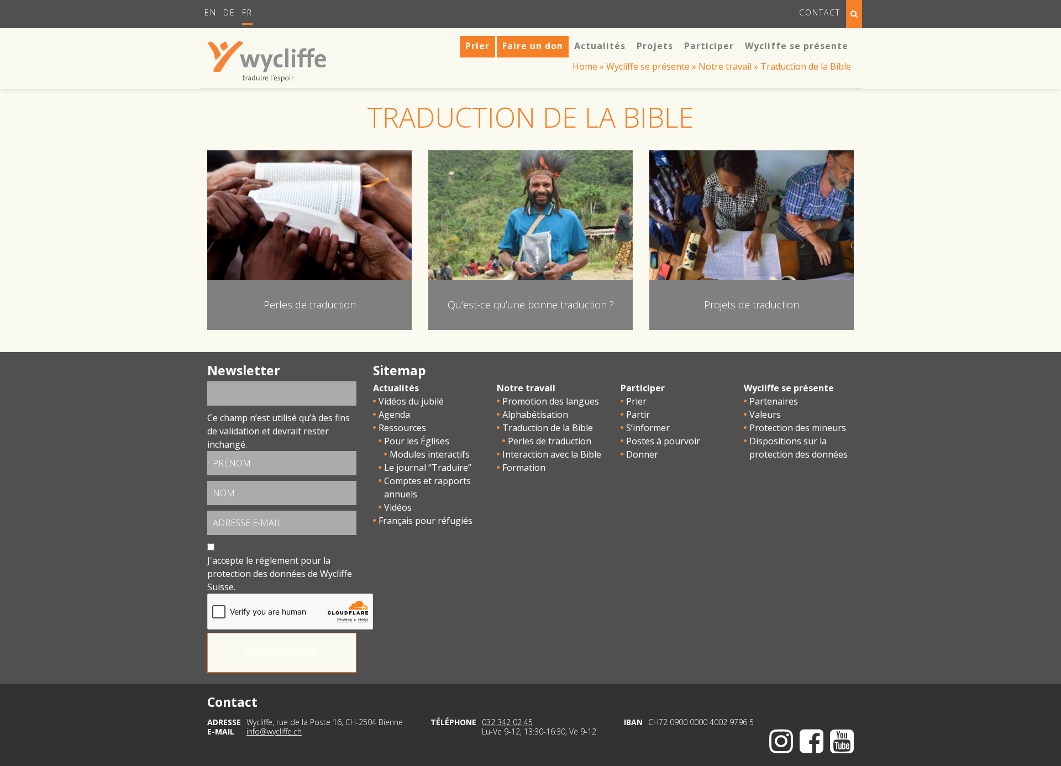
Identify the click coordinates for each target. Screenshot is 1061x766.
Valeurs (765, 414)
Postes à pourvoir (663, 441)
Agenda (394, 414)
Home (584, 66)
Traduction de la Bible (547, 428)
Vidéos (398, 507)
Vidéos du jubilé (411, 401)
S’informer (648, 428)
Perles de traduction (549, 441)
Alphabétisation (535, 414)
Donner (642, 454)
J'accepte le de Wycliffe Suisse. (279, 573)
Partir (638, 414)
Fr (247, 12)
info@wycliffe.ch (274, 731)
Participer (643, 388)
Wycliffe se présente (648, 66)
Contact (820, 12)
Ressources (402, 428)
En (210, 12)
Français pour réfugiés (425, 521)
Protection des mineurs (797, 428)
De (229, 12)
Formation (523, 467)
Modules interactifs (430, 454)
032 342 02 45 (507, 722)
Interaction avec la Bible (551, 454)
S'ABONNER (282, 652)
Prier (636, 401)
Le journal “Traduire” (427, 467)
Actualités (396, 388)
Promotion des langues (550, 401)
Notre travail (725, 66)
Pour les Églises (416, 441)
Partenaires (773, 401)
